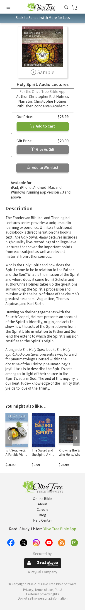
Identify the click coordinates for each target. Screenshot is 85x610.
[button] (66, 7)
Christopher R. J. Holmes (49, 96)
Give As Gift (44, 149)
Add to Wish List (44, 167)
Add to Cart (45, 126)
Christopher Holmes (50, 101)
